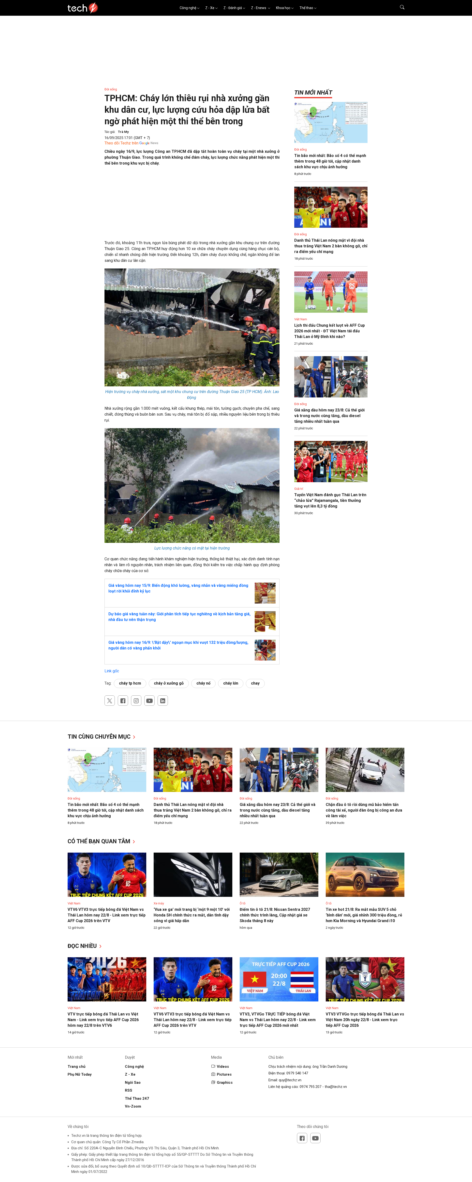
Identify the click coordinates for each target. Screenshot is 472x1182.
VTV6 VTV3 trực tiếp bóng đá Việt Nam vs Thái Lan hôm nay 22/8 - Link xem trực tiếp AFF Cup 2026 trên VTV (107, 915)
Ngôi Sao (133, 1082)
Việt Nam (300, 319)
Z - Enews (259, 8)
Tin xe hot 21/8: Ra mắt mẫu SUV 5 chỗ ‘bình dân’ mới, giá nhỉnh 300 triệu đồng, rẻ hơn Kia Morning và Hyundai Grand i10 (364, 915)
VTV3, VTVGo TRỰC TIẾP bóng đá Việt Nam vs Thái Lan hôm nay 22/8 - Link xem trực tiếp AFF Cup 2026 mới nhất (278, 1020)
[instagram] (136, 700)
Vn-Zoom (133, 1106)
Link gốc (111, 671)
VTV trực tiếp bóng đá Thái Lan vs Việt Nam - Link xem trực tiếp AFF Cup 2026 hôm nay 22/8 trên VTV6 (103, 1020)
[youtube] (149, 700)
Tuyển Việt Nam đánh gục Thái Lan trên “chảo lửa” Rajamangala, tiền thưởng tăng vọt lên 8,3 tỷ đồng (330, 500)
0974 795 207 (310, 1086)
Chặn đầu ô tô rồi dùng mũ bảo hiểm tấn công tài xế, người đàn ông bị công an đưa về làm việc (364, 810)
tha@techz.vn (336, 1086)
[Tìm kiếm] (399, 8)
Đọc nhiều (83, 946)
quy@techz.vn (290, 1080)
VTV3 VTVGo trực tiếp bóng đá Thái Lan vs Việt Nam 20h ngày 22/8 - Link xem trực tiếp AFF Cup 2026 (365, 1020)
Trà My (123, 132)
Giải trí (298, 489)
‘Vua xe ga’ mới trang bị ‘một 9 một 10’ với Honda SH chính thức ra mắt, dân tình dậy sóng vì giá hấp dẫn (192, 915)
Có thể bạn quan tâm (100, 841)
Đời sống (110, 89)
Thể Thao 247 (137, 1098)
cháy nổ (203, 683)
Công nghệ (188, 8)
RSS (128, 1090)
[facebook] (123, 700)
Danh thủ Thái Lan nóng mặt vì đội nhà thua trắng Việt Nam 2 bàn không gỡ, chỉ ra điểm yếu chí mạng (330, 246)
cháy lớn (230, 683)
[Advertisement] (192, 205)
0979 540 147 (297, 1073)
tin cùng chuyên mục (100, 736)
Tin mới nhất (313, 92)
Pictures (224, 1074)
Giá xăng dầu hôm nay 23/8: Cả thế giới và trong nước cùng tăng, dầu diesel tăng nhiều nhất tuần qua (329, 416)
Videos (223, 1066)
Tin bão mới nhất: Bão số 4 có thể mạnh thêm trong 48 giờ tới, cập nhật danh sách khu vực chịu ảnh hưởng (330, 161)
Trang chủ (76, 1066)
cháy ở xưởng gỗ (169, 683)
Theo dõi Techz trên (121, 143)
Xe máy (159, 903)
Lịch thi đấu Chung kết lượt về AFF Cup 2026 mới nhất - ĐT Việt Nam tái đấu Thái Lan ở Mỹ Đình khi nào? (329, 331)
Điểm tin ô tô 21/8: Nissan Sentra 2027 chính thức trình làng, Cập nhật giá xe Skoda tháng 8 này (275, 915)
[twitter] (109, 700)
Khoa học (283, 8)
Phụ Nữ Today (80, 1074)
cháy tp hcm (130, 683)
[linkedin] (163, 700)
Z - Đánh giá (232, 8)
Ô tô (243, 903)
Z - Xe (209, 8)
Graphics (225, 1082)
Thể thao (306, 8)
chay (255, 683)
